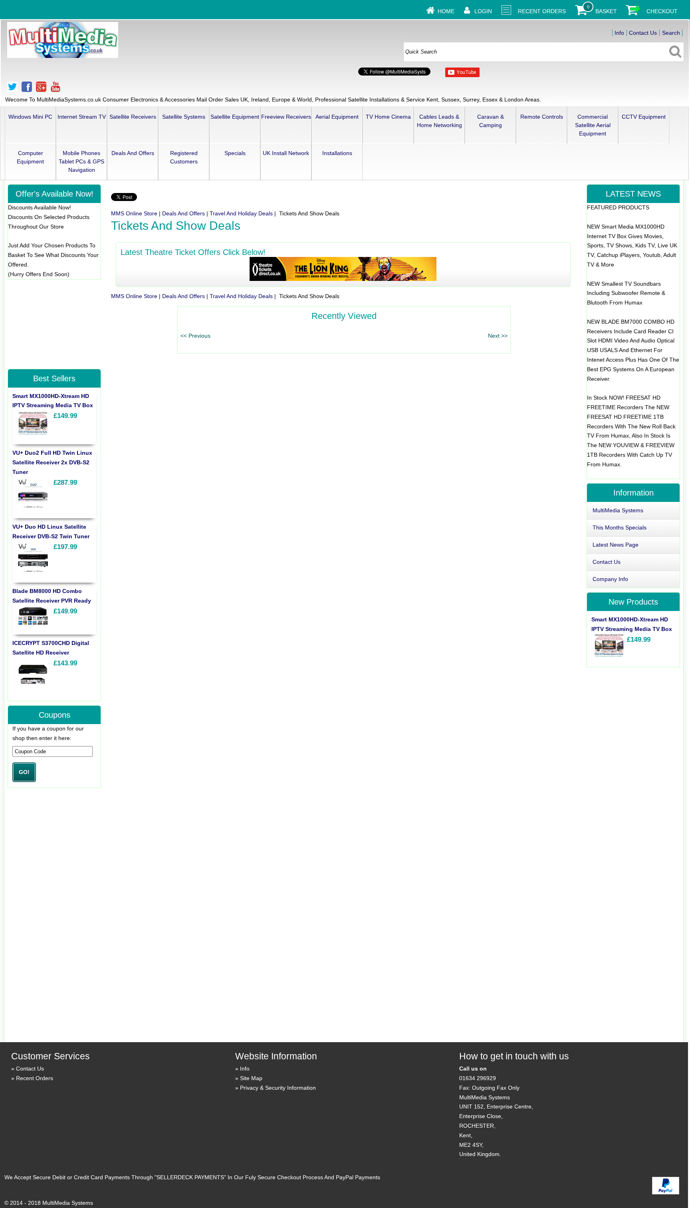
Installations (337, 153)
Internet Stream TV (82, 116)
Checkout (662, 11)
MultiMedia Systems (618, 510)
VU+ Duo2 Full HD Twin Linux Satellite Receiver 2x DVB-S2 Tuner (52, 462)
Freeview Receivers (286, 116)
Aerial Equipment (337, 116)
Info (619, 33)
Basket (606, 11)
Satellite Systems (183, 116)
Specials (235, 153)
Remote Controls (541, 116)
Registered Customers (184, 157)
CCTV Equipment (644, 116)
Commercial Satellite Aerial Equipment (593, 125)
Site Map (251, 1078)
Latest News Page (615, 544)
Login (483, 11)
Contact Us (643, 33)
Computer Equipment (30, 157)
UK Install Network (286, 153)
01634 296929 (477, 1078)
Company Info (610, 579)
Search (671, 33)
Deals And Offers (132, 153)
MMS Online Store (134, 213)
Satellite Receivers (132, 116)
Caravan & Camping (490, 120)
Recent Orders (542, 11)
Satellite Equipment (234, 116)
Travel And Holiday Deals (241, 213)
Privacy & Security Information (278, 1088)
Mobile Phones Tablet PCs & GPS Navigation (81, 161)
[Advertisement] (54, 324)
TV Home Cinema (388, 116)
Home (446, 11)
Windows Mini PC (30, 116)
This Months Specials (619, 527)
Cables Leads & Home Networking (439, 120)
